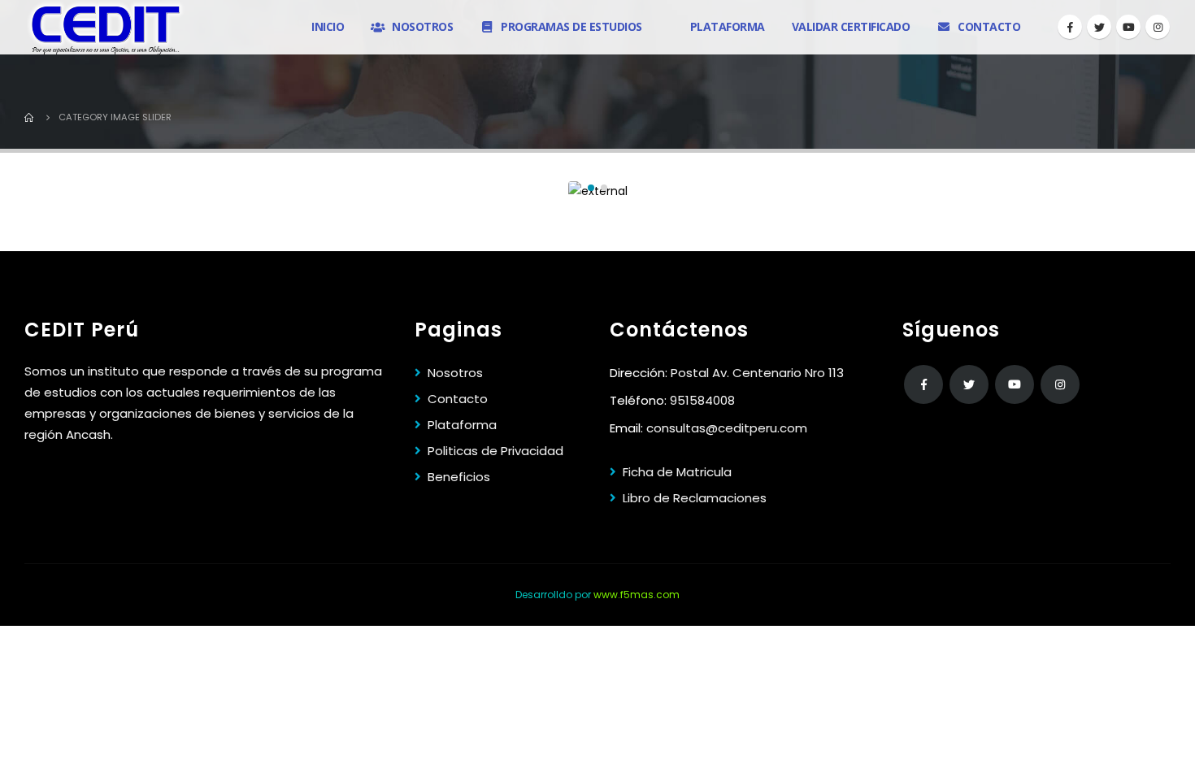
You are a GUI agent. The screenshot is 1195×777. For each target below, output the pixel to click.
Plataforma (462, 424)
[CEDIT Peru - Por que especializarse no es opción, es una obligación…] (105, 27)
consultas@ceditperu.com (726, 427)
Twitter (969, 384)
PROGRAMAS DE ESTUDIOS (571, 26)
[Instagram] (1157, 27)
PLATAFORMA (727, 26)
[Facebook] (1070, 27)
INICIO (327, 26)
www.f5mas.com (636, 594)
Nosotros (455, 372)
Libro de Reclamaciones (695, 497)
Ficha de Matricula (677, 471)
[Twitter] (1099, 27)
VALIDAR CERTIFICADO (851, 26)
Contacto (458, 398)
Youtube (1014, 384)
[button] (591, 187)
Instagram (1060, 384)
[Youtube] (1128, 27)
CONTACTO (989, 26)
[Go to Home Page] (30, 117)
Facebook (923, 384)
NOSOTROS (422, 26)
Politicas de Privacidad (495, 450)
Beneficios (459, 476)
